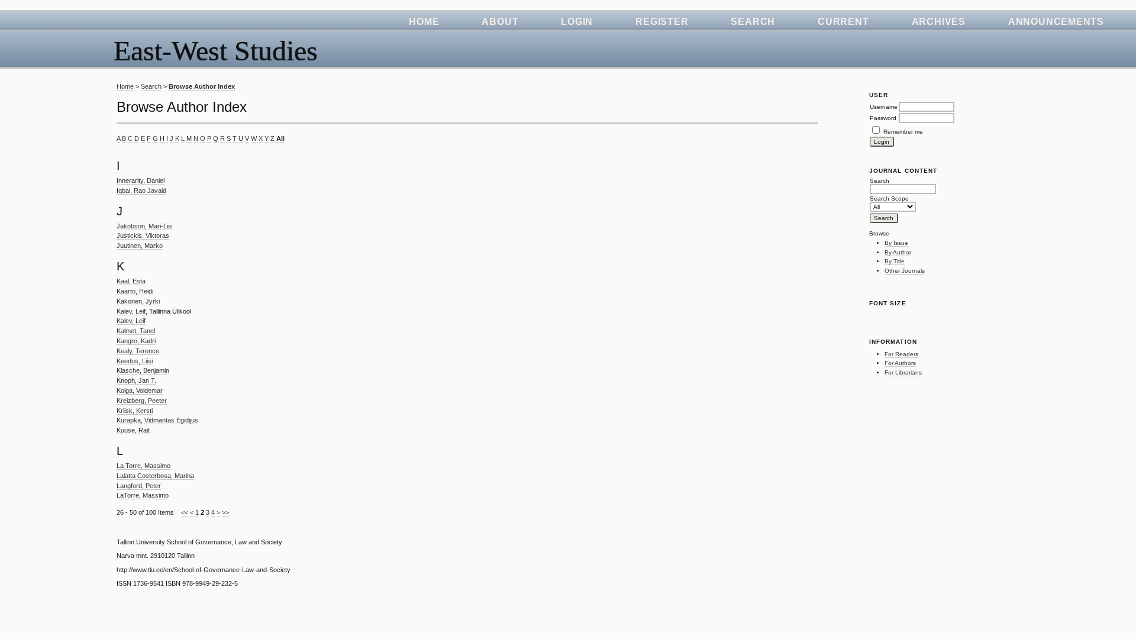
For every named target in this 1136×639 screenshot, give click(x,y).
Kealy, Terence (138, 350)
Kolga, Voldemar (140, 390)
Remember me (903, 131)
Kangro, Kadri (136, 340)
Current (843, 22)
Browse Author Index (202, 86)
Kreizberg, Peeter (142, 400)
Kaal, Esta (131, 281)
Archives (939, 22)
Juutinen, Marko (140, 245)
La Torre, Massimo (143, 465)
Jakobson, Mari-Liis (145, 226)
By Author (898, 252)
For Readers (901, 354)
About (500, 22)
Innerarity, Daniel (140, 180)
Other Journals (905, 270)
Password (883, 118)
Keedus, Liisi (135, 360)
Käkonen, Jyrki (138, 301)
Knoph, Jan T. (136, 380)
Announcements (1056, 22)
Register (661, 22)
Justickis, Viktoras (143, 235)
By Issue (896, 243)
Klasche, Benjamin (143, 370)
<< (184, 512)
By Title (895, 261)
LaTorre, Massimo (143, 495)
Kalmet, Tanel (136, 330)
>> (225, 512)
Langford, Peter (139, 485)
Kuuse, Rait (133, 430)
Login (577, 22)
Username (884, 107)
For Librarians (903, 372)
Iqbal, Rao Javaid (141, 190)
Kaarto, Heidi (135, 291)
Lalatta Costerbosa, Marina (155, 475)
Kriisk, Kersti (135, 410)
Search (753, 22)
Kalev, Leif (131, 311)
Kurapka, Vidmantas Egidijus (157, 420)
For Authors (900, 363)
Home (424, 22)
